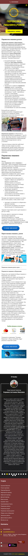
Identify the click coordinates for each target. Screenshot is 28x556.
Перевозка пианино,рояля (7, 510)
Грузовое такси (4, 501)
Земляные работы (5, 515)
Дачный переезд (5, 497)
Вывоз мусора (4, 499)
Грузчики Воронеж (5, 485)
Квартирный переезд (6, 492)
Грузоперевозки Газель (7, 504)
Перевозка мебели (5, 506)
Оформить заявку (14, 31)
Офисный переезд (5, 494)
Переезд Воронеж (5, 490)
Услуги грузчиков (5, 487)
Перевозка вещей (5, 508)
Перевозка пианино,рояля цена (11, 267)
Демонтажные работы (6, 517)
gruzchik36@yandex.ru (9, 531)
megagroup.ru (21, 554)
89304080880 (14, 2)
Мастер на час (4, 520)
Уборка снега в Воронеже (7, 513)
